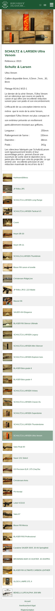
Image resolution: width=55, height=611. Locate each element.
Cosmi (16, 222)
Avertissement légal (27, 606)
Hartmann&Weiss (20, 178)
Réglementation (27, 610)
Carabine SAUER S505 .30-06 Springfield (30, 548)
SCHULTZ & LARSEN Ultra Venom (27, 436)
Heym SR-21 (18, 245)
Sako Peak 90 (19, 447)
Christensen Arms (20, 480)
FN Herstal (17, 492)
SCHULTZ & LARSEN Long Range (27, 200)
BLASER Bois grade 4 (22, 379)
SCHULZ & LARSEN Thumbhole (26, 256)
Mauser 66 (17, 301)
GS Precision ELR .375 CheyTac (26, 469)
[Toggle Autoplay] (42, 13)
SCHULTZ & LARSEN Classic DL (27, 402)
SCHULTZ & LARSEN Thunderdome (28, 424)
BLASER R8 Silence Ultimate (25, 323)
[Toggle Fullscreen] (34, 13)
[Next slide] (47, 28)
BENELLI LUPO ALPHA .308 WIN (27, 593)
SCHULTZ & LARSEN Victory (25, 391)
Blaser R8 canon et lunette (24, 267)
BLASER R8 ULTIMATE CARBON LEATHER (31, 570)
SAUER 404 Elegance (22, 312)
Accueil (27, 601)
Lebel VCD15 (19, 503)
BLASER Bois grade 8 (22, 368)
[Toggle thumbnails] (26, 13)
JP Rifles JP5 (18, 189)
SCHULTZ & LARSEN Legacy (25, 335)
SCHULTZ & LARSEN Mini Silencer (28, 346)
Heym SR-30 (18, 234)
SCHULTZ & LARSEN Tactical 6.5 (27, 211)
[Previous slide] (8, 28)
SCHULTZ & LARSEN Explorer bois (28, 357)
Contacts (45, 5)
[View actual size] (19, 13)
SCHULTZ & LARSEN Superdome (27, 413)
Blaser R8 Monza (20, 525)
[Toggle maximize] (49, 13)
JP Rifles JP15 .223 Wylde (24, 290)
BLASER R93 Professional (24, 537)
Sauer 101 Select (20, 458)
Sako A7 (16, 514)
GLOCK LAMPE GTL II (22, 581)
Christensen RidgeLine (23, 279)
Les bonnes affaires (40, 5)
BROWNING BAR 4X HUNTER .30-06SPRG (31, 559)
